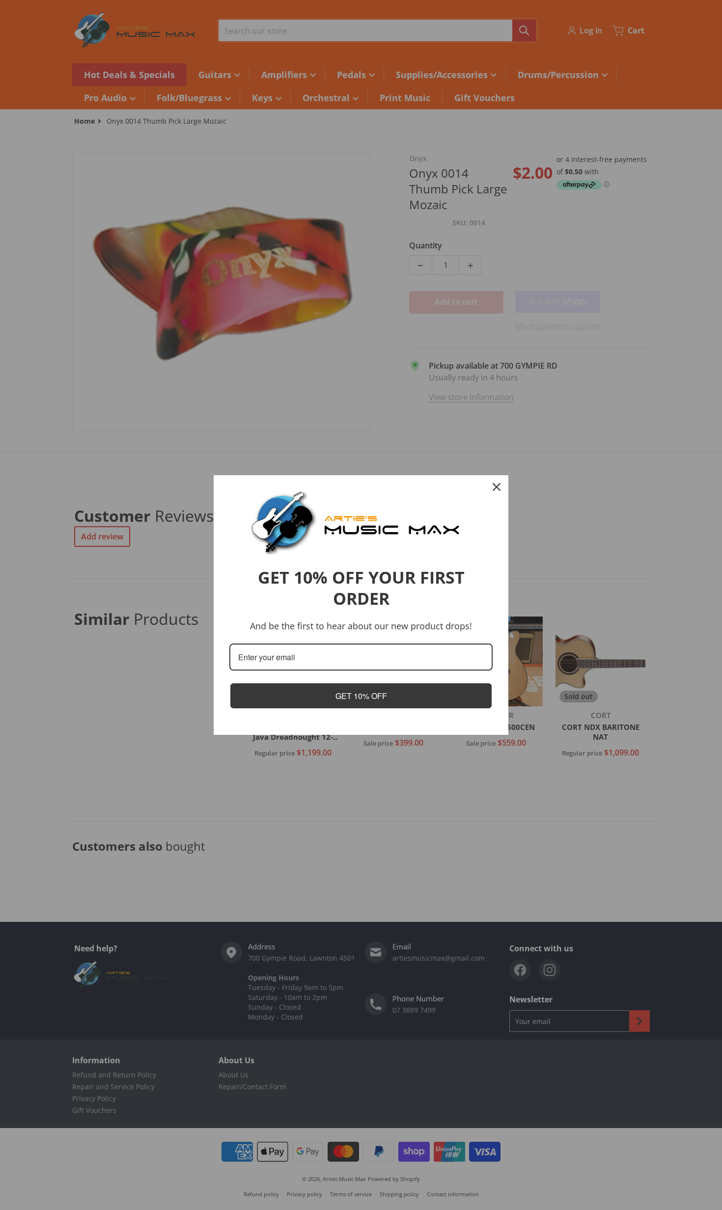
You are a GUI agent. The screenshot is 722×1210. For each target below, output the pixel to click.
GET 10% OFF (361, 695)
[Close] (496, 487)
